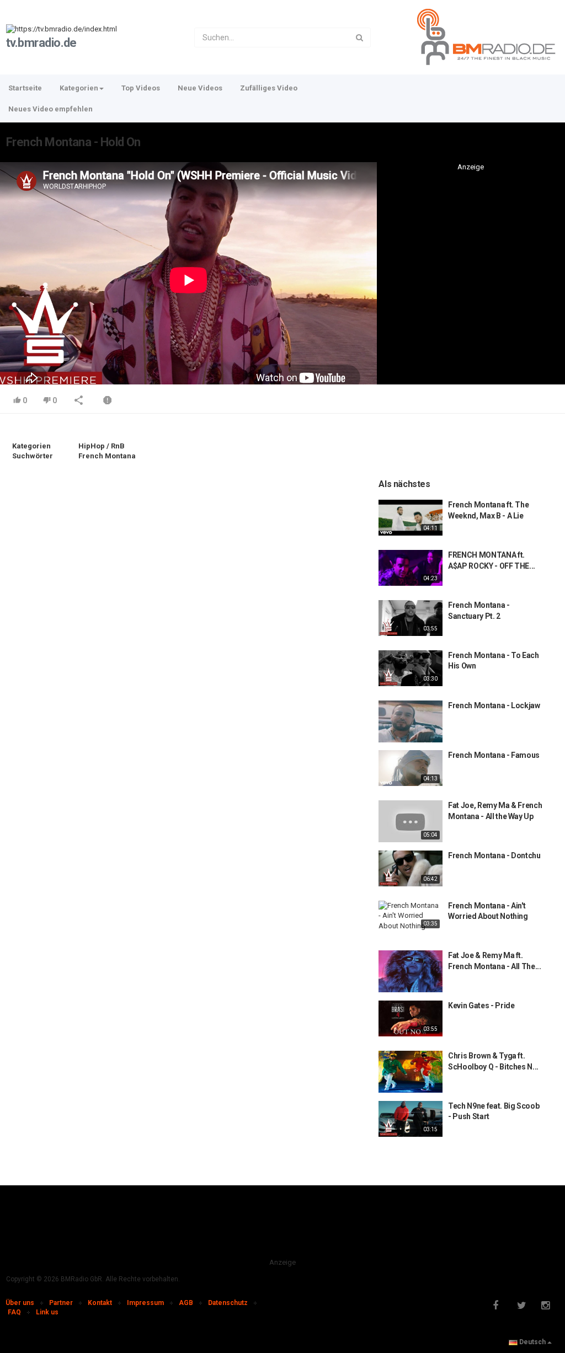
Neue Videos (200, 88)
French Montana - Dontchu (494, 855)
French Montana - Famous (494, 755)
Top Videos (140, 88)
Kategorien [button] (79, 88)
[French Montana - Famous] (411, 768)
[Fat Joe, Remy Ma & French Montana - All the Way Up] (411, 821)
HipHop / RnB (101, 446)
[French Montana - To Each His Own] (411, 668)
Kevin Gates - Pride (481, 1005)
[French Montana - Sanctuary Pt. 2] (411, 618)
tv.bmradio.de (41, 43)
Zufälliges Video (268, 88)
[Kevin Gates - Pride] (411, 1018)
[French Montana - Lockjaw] (411, 721)
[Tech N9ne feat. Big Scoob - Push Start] (411, 1119)
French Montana (107, 456)
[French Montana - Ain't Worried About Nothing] (411, 916)
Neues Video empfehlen (50, 109)
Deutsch (532, 1342)
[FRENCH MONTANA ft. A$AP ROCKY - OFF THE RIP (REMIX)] (411, 568)
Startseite (25, 88)
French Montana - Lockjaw (494, 705)
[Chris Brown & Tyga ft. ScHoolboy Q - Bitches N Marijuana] (411, 1072)
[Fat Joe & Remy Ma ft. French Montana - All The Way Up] (411, 971)
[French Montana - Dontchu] (411, 868)
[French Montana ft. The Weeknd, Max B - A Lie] (411, 518)
